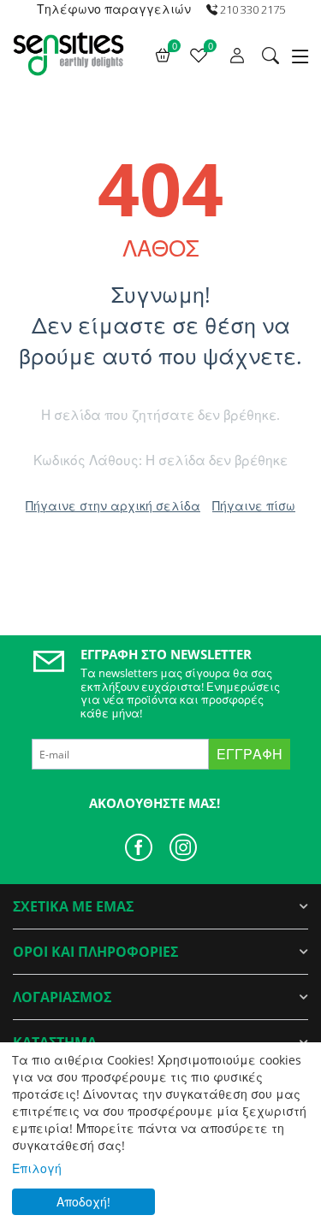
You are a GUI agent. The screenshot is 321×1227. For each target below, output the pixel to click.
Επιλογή (37, 1168)
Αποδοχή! (83, 1202)
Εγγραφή (249, 754)
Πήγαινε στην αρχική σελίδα (113, 506)
